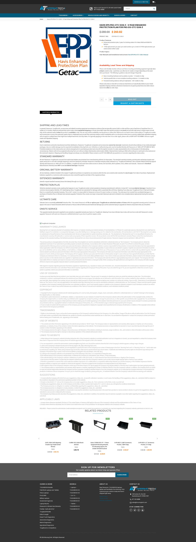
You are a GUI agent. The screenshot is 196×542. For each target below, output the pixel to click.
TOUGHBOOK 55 (75, 490)
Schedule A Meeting (141, 2)
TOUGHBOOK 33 (75, 501)
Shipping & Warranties (50, 112)
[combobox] (138, 9)
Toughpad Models (45, 511)
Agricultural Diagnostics (47, 525)
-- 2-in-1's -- (73, 495)
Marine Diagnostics (45, 522)
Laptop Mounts (44, 503)
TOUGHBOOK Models (46, 487)
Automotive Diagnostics (47, 520)
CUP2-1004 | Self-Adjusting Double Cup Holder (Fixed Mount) (53, 444)
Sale (61, 418)
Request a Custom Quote (132, 103)
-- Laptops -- (73, 487)
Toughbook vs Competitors (48, 528)
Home (41, 19)
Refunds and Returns (106, 500)
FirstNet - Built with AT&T (47, 509)
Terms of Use (104, 498)
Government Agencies (46, 501)
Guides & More (119, 15)
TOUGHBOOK (63, 15)
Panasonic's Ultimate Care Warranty (50, 506)
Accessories (78, 15)
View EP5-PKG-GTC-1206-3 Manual (138, 54)
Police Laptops (44, 493)
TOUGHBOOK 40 (75, 493)
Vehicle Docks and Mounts (98, 15)
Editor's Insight (44, 514)
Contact (134, 15)
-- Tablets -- (73, 503)
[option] (51, 436)
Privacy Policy (103, 496)
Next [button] (157, 438)
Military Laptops (44, 498)
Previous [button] (38, 438)
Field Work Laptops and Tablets (49, 490)
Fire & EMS (43, 495)
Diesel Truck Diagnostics (47, 517)
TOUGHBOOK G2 (75, 498)
